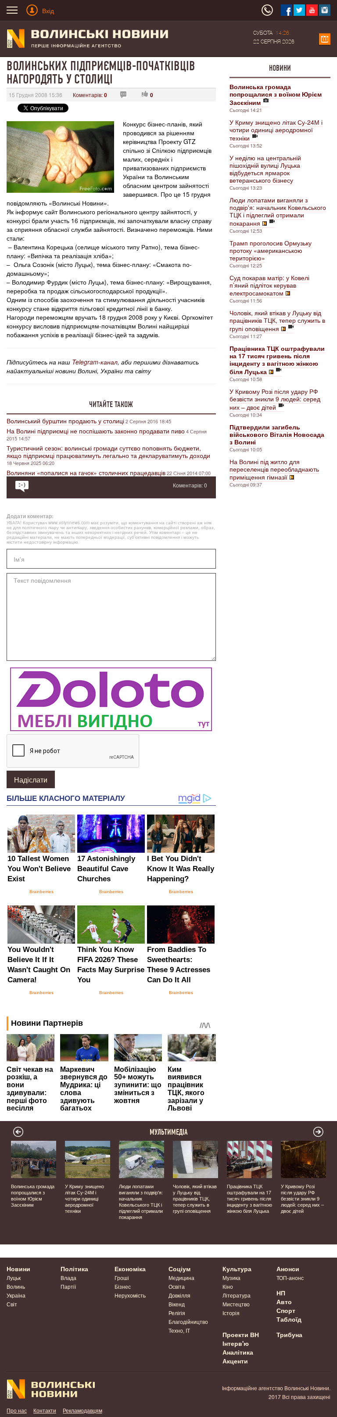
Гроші (122, 1277)
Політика (74, 1268)
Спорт (285, 1310)
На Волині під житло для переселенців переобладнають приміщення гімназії (274, 469)
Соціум (179, 1268)
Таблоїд (288, 1319)
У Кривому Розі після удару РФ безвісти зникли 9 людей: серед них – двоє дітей (274, 399)
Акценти (235, 1360)
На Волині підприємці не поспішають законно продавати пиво (96, 430)
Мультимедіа (169, 1132)
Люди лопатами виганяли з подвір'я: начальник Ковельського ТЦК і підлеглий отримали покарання (277, 211)
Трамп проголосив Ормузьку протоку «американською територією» (270, 250)
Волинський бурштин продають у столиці (65, 420)
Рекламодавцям (82, 1410)
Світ (12, 1304)
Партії (68, 1286)
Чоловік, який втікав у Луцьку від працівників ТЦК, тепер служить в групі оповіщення (277, 320)
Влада (68, 1277)
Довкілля (179, 1295)
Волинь (16, 1286)
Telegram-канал (95, 361)
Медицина (181, 1277)
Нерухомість (130, 1295)
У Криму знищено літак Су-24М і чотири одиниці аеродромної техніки (276, 130)
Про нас (17, 1410)
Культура (236, 1268)
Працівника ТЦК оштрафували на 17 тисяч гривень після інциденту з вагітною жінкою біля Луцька (249, 1198)
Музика (231, 1277)
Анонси (287, 1268)
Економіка (130, 1268)
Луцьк (14, 1277)
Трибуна (289, 1334)
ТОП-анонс (290, 1277)
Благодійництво (188, 1321)
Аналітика (237, 1352)
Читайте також (111, 404)
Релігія (176, 1312)
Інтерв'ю (235, 1343)
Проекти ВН (240, 1334)
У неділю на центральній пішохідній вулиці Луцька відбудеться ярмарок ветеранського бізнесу (265, 168)
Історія (231, 1312)
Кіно (227, 1286)
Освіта (176, 1286)
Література (236, 1295)
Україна (16, 1295)
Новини (280, 68)
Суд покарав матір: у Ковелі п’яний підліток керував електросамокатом (269, 285)
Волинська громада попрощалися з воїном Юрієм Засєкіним (32, 1195)
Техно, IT (179, 1330)
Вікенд (176, 1304)
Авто (284, 1301)
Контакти (44, 1410)
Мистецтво (236, 1304)
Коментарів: (90, 94)
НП (280, 1292)
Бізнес (123, 1286)
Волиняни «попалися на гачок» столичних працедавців (86, 472)
